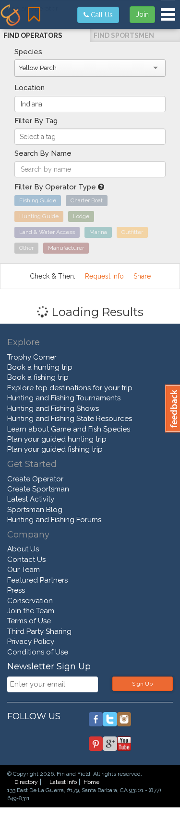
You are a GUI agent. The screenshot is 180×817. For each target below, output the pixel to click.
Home (91, 782)
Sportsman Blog (34, 509)
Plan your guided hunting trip (57, 439)
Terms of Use (29, 621)
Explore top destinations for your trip (69, 388)
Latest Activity (30, 499)
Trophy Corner (32, 357)
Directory (26, 782)
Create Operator (35, 479)
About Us (23, 549)
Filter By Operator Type (56, 187)
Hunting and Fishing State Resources (69, 418)
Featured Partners (37, 580)
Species (28, 51)
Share (142, 276)
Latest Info (63, 782)
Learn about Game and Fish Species (68, 429)
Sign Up (142, 683)
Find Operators (32, 35)
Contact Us (26, 559)
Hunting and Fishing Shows (53, 408)
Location (29, 87)
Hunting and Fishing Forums (54, 519)
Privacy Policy (30, 641)
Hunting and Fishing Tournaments (63, 398)
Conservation (30, 600)
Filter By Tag (36, 121)
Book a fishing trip (38, 377)
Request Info (104, 276)
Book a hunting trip (39, 367)
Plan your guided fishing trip (55, 449)
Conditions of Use (37, 652)
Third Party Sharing (39, 631)
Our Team (23, 569)
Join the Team (30, 611)
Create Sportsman (38, 489)
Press (16, 590)
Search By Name (43, 153)
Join (142, 14)
